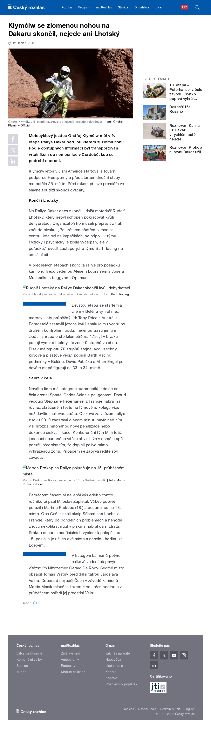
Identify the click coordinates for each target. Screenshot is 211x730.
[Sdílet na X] (13, 150)
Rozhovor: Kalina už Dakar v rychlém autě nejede (184, 132)
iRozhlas (66, 7)
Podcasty (68, 666)
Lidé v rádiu (114, 666)
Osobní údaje (147, 709)
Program (84, 7)
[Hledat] (197, 7)
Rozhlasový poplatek (121, 684)
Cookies (128, 709)
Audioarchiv (70, 660)
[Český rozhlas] (26, 7)
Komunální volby (29, 660)
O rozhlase (142, 7)
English (190, 709)
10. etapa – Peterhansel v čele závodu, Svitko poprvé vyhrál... (185, 92)
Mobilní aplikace (73, 672)
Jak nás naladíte (118, 653)
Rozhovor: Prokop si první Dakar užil (185, 149)
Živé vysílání (70, 653)
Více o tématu (157, 79)
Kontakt (111, 678)
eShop (21, 672)
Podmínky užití (170, 709)
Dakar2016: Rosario (179, 109)
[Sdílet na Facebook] (13, 139)
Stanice (123, 7)
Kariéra (111, 672)
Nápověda (113, 660)
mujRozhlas (104, 7)
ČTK (36, 603)
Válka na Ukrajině (29, 653)
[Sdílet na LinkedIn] (13, 161)
